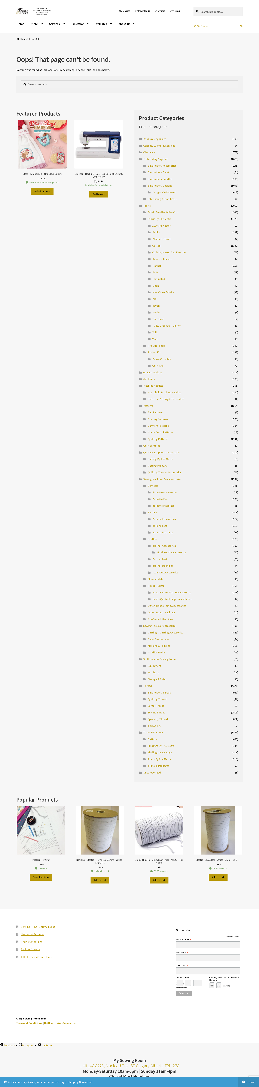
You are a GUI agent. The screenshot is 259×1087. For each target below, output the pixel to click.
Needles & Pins (156, 652)
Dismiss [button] (250, 1082)
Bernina (152, 512)
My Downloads (142, 10)
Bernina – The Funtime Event (38, 927)
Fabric (147, 205)
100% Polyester (161, 225)
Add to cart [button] (99, 193)
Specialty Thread (158, 719)
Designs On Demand (164, 192)
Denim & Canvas (161, 259)
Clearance (149, 152)
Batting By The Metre (160, 459)
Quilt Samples (151, 445)
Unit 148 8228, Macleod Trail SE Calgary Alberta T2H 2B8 (129, 1066)
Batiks (156, 232)
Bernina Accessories (164, 519)
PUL (154, 299)
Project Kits (155, 352)
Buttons (152, 739)
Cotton (156, 245)
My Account (176, 10)
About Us (124, 24)
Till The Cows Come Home (36, 957)
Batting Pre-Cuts (158, 465)
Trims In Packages (158, 765)
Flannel (156, 265)
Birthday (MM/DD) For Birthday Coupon (224, 978)
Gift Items (149, 379)
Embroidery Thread (159, 692)
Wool (155, 339)
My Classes (124, 10)
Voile (155, 332)
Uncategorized (152, 772)
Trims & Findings (153, 732)
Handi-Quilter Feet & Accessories (171, 592)
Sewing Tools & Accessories (159, 625)
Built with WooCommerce (59, 1023)
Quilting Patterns (158, 439)
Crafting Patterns (158, 419)
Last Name (182, 965)
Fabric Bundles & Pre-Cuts (163, 212)
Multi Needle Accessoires (171, 552)
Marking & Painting (159, 645)
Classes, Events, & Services (159, 145)
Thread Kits (155, 726)
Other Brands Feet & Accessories (167, 606)
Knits (155, 272)
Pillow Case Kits (161, 359)
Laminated (158, 279)
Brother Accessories (164, 545)
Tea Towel (158, 319)
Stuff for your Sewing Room (159, 659)
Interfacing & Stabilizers (162, 199)
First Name (182, 952)
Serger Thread (156, 705)
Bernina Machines (162, 532)
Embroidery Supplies (155, 159)
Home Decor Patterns (160, 432)
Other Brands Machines (161, 612)
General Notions (152, 372)
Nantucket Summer (32, 934)
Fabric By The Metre (159, 219)
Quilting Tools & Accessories (164, 472)
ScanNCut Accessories (165, 572)
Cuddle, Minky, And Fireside (169, 252)
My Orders (160, 10)
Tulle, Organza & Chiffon (166, 325)
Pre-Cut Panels (156, 345)
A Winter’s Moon (30, 949)
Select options (42, 191)
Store (34, 24)
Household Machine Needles (164, 392)
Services (54, 24)
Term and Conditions (29, 1023)
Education (77, 24)
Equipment (154, 666)
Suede (155, 312)
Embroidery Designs (160, 185)
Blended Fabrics (161, 239)
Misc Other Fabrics (163, 292)
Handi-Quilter (156, 586)
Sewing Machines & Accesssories (162, 479)
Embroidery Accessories (162, 165)
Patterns (148, 405)
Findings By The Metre (161, 746)
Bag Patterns (155, 412)
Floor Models (155, 579)
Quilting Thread (157, 699)
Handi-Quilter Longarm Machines (172, 599)
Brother (152, 539)
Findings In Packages (160, 752)
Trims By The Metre (159, 759)
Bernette (153, 485)
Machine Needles (153, 385)
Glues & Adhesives (158, 639)
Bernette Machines (163, 505)
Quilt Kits (158, 365)
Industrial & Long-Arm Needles (166, 399)
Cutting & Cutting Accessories (165, 632)
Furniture (153, 672)
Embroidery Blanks (159, 172)
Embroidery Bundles (160, 179)
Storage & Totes (157, 679)
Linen (155, 285)
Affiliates (101, 24)
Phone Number (183, 977)
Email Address (183, 939)
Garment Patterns (158, 425)
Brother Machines (162, 565)
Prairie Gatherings (31, 942)
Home (20, 24)
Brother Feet (159, 559)
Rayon (156, 305)
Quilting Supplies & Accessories (162, 452)
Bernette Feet (160, 499)
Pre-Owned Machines (160, 619)
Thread (147, 685)
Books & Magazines (154, 139)
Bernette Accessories (164, 492)
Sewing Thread (156, 712)
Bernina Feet (159, 526)
